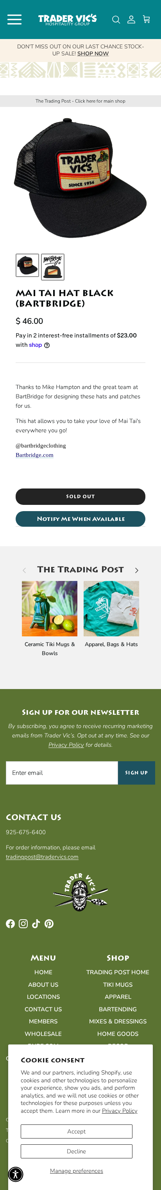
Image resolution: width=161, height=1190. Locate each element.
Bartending (118, 1009)
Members (43, 1021)
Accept (76, 1131)
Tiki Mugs (117, 985)
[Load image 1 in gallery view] (80, 178)
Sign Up (136, 773)
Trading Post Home (117, 972)
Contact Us (43, 1009)
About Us (43, 985)
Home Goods (117, 1034)
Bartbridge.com (35, 455)
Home (43, 972)
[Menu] (14, 19)
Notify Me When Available (81, 518)
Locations (43, 997)
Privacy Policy (120, 1111)
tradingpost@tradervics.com (42, 857)
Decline (76, 1151)
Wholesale (43, 1034)
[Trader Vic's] (67, 19)
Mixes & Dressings (118, 1021)
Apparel (118, 997)
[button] (15, 1174)
